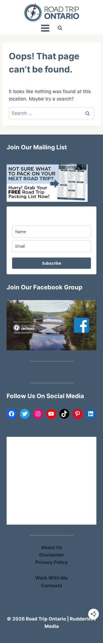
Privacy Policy (51, 562)
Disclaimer (51, 555)
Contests (51, 585)
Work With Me (51, 578)
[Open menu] (45, 28)
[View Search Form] (60, 28)
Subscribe (51, 263)
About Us (51, 547)
